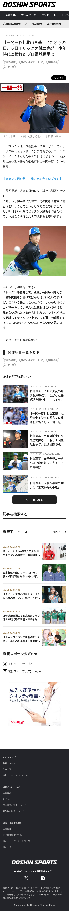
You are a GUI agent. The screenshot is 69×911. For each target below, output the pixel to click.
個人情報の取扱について (14, 805)
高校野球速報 (54, 23)
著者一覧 (7, 769)
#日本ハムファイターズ (32, 62)
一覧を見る (57, 532)
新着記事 (11, 15)
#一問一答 (9, 67)
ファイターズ (28, 15)
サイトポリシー (10, 799)
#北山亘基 (53, 62)
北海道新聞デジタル (12, 835)
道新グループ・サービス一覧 (16, 841)
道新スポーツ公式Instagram (25, 671)
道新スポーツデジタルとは (15, 775)
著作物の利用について (13, 811)
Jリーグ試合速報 (34, 23)
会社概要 (7, 829)
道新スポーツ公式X (20, 663)
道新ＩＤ (7, 847)
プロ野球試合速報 (11, 23)
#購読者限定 (10, 62)
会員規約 (7, 793)
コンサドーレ (49, 15)
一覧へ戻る (36, 499)
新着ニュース (9, 763)
